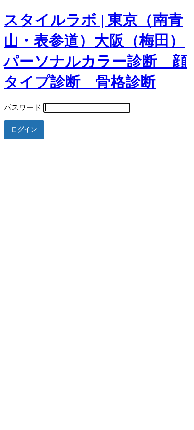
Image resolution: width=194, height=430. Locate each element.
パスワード (22, 107)
